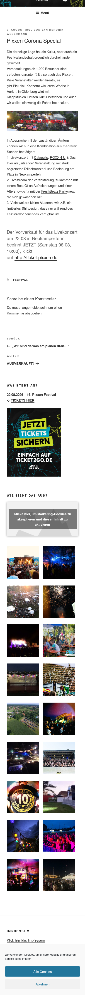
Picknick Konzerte (26, 85)
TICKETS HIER (22, 400)
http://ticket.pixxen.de (36, 257)
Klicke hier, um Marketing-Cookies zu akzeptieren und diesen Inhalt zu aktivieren (42, 518)
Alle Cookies (42, 971)
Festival (21, 279)
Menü (45, 12)
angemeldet (30, 307)
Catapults (41, 157)
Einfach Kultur (37, 96)
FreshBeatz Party (54, 191)
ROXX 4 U (58, 157)
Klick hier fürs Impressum (26, 940)
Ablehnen (42, 984)
